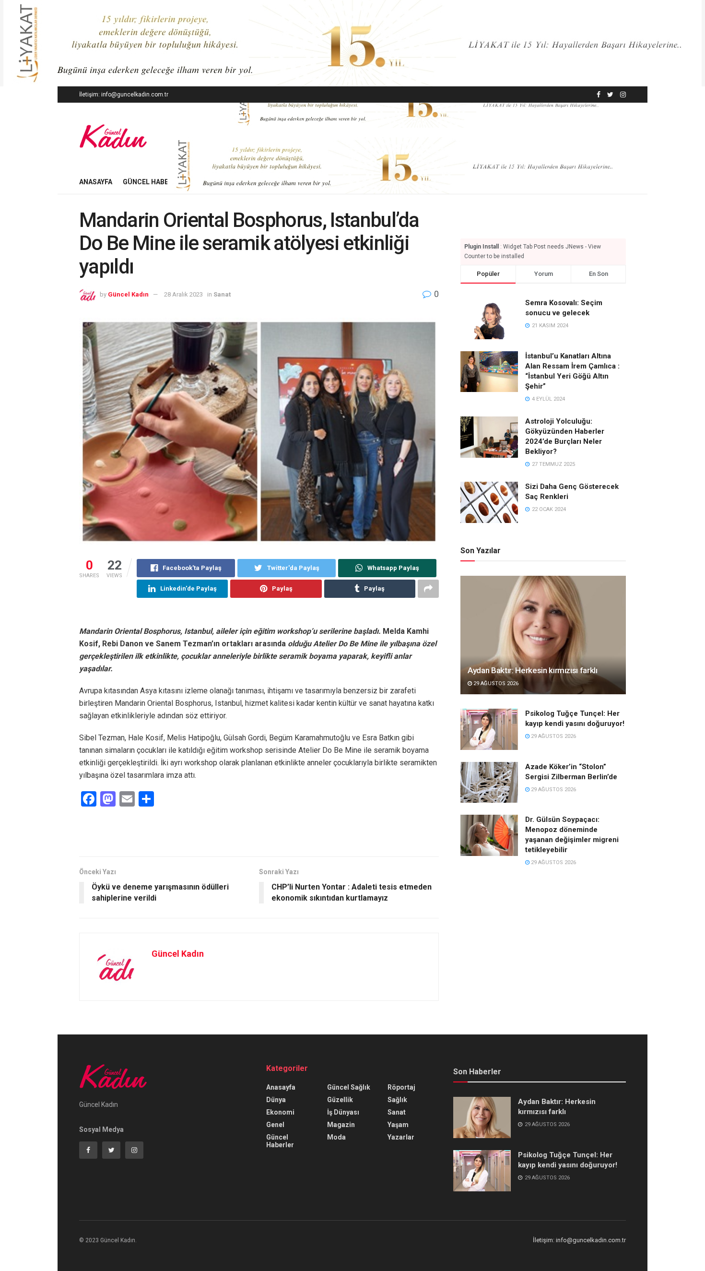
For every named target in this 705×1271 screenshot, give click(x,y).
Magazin (341, 1124)
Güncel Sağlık (348, 1087)
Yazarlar (401, 1137)
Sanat (222, 294)
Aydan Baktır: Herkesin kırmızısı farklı (533, 670)
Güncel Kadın (128, 294)
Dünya (276, 1100)
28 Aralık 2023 (183, 294)
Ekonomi (280, 1112)
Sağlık (397, 1100)
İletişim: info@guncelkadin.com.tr (123, 94)
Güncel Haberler (154, 182)
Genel (275, 1124)
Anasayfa (95, 182)
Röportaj (401, 1087)
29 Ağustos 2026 (495, 683)
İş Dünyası (343, 1112)
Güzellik (340, 1100)
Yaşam (398, 1124)
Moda (336, 1137)
